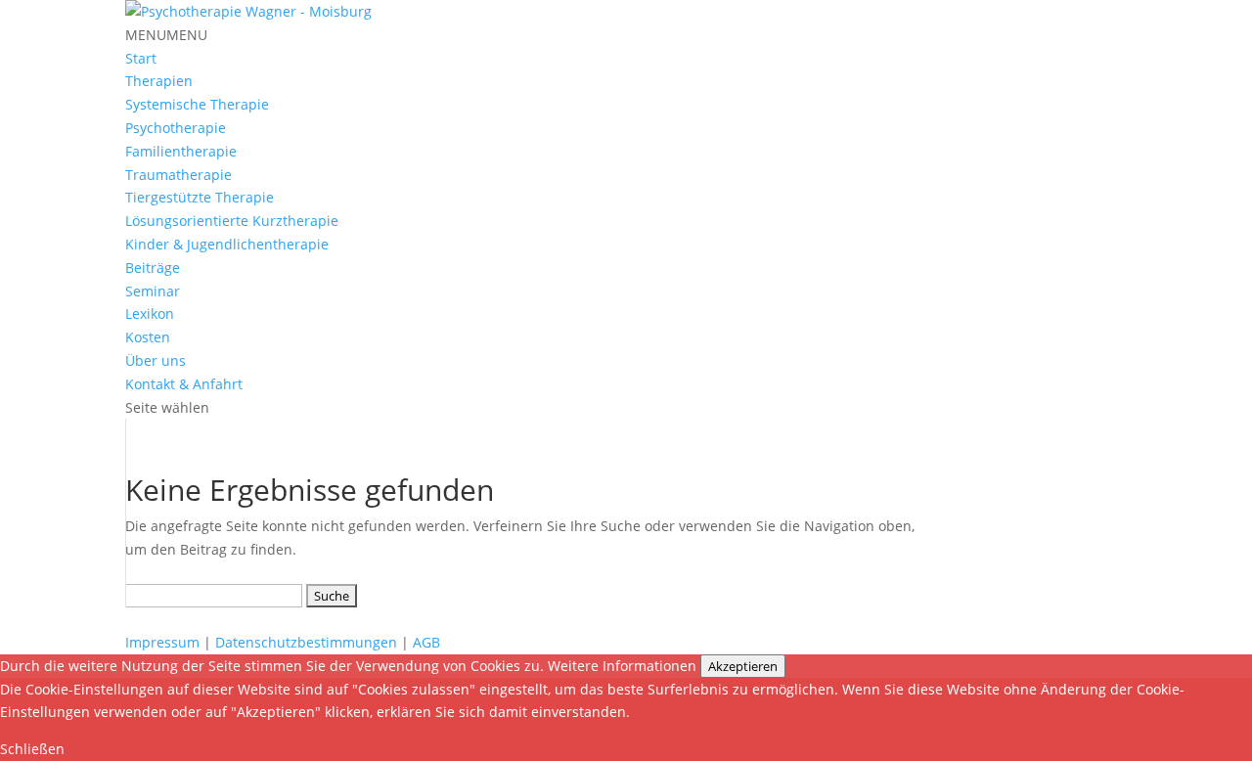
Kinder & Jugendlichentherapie (227, 244)
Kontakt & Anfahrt (184, 384)
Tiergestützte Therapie (199, 197)
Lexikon (149, 313)
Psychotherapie (175, 127)
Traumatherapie (178, 174)
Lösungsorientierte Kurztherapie (231, 220)
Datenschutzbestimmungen (306, 642)
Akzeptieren (743, 666)
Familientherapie (181, 151)
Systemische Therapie (197, 104)
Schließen (32, 748)
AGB (426, 642)
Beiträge (152, 267)
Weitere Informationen (622, 665)
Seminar (152, 291)
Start (140, 58)
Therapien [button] (159, 80)
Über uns (155, 360)
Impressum (162, 642)
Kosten (147, 337)
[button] (166, 34)
